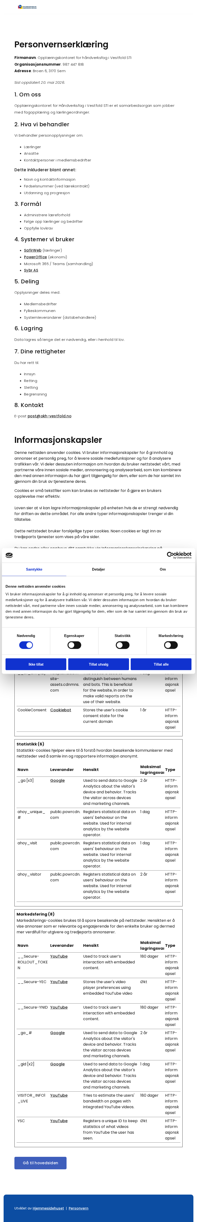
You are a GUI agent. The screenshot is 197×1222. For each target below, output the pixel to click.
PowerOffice (35, 257)
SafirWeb (32, 250)
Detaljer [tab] (98, 569)
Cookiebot (60, 710)
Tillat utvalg (98, 664)
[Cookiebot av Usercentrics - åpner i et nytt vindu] (170, 555)
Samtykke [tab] (34, 569)
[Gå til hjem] (32, 7)
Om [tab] (163, 569)
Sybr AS (31, 270)
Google (57, 780)
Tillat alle (161, 664)
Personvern (78, 1208)
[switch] (74, 645)
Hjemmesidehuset (48, 1208)
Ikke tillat (36, 664)
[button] (40, 1163)
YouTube (59, 956)
